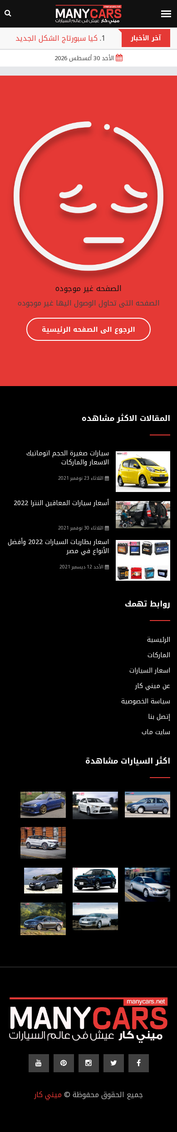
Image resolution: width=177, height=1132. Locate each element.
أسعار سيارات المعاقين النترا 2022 (61, 503)
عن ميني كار (152, 686)
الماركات (159, 655)
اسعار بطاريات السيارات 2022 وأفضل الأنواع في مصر (58, 546)
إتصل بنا (159, 717)
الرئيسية (158, 640)
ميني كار (48, 1095)
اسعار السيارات (149, 670)
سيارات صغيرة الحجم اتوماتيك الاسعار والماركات (67, 457)
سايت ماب (156, 732)
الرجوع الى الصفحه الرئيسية (88, 329)
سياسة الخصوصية (145, 701)
